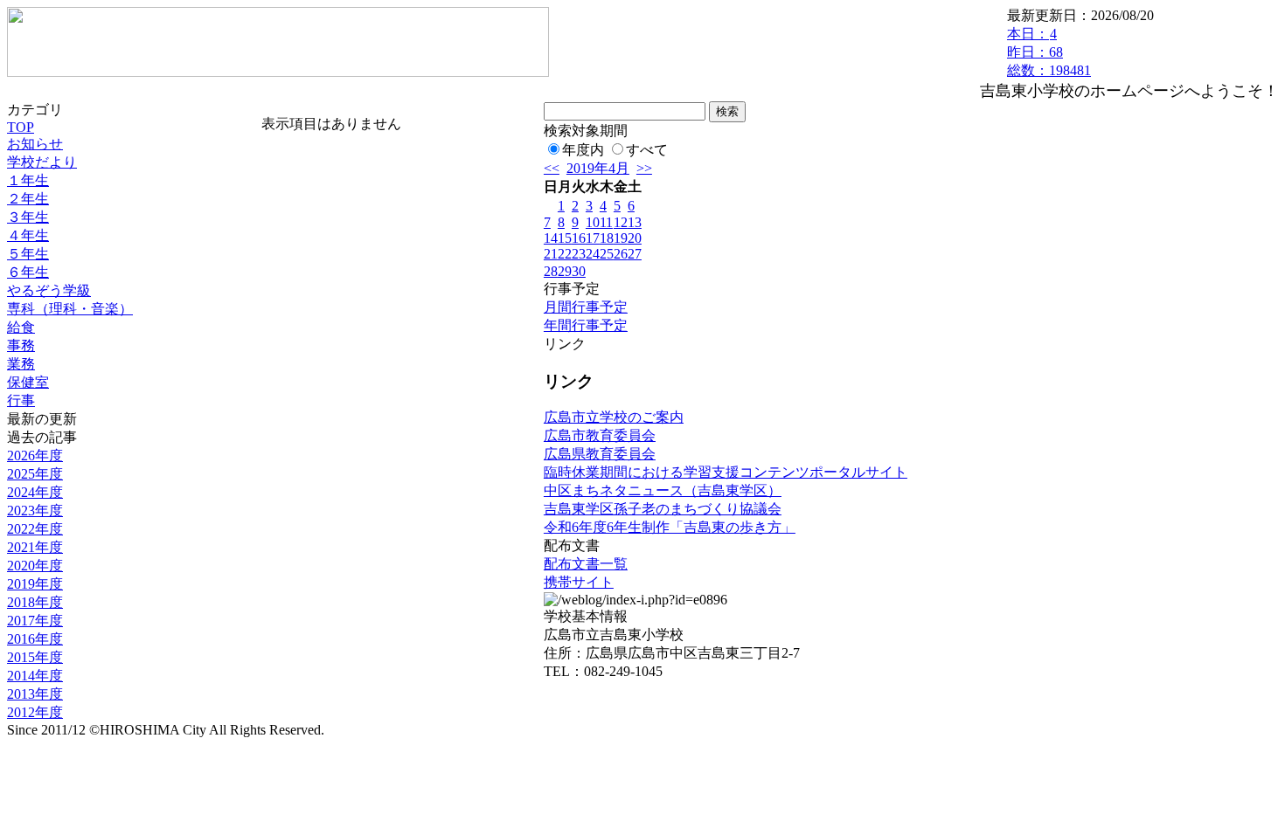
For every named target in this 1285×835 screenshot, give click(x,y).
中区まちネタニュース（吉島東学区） (662, 490)
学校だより (42, 162)
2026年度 (35, 455)
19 (621, 238)
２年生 (28, 198)
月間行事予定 (586, 307)
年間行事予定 (586, 325)
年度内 (583, 149)
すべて (647, 149)
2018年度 (35, 602)
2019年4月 (597, 168)
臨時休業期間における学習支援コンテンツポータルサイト (725, 472)
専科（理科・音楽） (70, 308)
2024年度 (35, 492)
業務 (21, 363)
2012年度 (35, 712)
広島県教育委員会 (600, 453)
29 (565, 271)
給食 (21, 327)
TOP (20, 127)
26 (621, 253)
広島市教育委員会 (600, 435)
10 (593, 222)
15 (565, 238)
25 (607, 253)
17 (593, 238)
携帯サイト (579, 582)
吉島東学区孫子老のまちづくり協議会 (662, 508)
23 (579, 253)
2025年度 (35, 473)
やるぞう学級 (49, 290)
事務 (21, 345)
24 (593, 253)
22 (565, 253)
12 (621, 222)
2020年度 (35, 565)
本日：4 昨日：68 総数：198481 (1049, 52)
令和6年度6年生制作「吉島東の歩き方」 (669, 527)
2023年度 (35, 510)
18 (607, 238)
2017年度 (35, 620)
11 (606, 222)
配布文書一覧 (586, 563)
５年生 (28, 253)
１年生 (28, 180)
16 (579, 238)
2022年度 (35, 528)
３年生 (28, 217)
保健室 (28, 382)
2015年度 (35, 657)
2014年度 (35, 675)
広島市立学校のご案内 (614, 417)
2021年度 (35, 547)
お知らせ (35, 143)
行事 (21, 400)
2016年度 (35, 638)
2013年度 (35, 694)
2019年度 (35, 583)
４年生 (28, 235)
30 (579, 271)
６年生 (28, 272)
